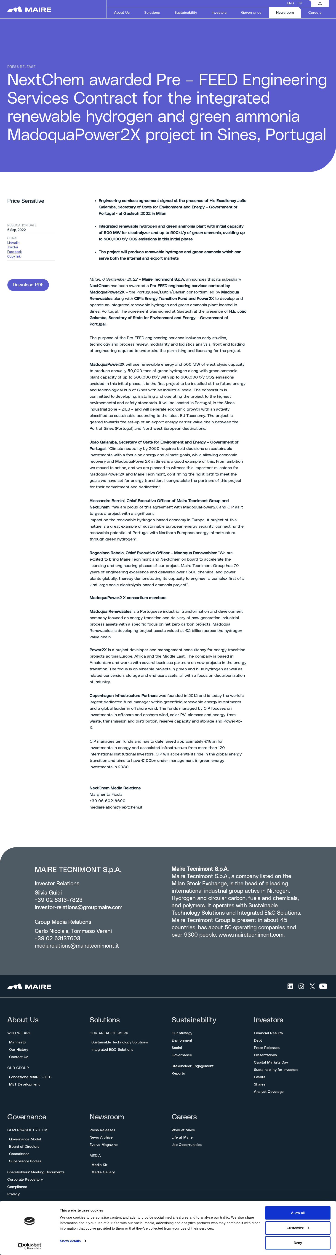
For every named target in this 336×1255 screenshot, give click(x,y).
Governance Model (25, 1139)
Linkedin (13, 243)
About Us (23, 1020)
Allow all (298, 1213)
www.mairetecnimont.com (251, 935)
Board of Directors (24, 1146)
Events (259, 1077)
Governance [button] (251, 12)
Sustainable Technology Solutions (119, 1042)
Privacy (13, 1194)
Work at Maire (183, 1130)
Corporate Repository (25, 1179)
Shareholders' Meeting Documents (35, 1172)
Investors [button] (219, 12)
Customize (295, 1228)
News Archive (101, 1137)
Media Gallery (103, 1172)
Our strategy (182, 1033)
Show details (70, 1241)
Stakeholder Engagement (192, 1066)
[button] (28, 285)
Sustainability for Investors (276, 1070)
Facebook (14, 252)
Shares (259, 1084)
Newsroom (107, 1117)
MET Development (24, 1084)
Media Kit (99, 1165)
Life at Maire (182, 1137)
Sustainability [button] (185, 12)
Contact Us (18, 1057)
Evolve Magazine (104, 1145)
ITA (300, 3)
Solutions (105, 1020)
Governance (182, 1055)
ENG (290, 3)
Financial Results (268, 1033)
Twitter (12, 247)
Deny (298, 1243)
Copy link (14, 256)
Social (177, 1048)
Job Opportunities (187, 1145)
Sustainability (194, 1020)
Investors (268, 1020)
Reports (178, 1073)
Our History (18, 1049)
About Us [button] (122, 12)
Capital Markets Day (271, 1062)
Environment (182, 1040)
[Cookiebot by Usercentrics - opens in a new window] (30, 1246)
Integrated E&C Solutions (112, 1049)
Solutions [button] (152, 12)
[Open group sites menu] (320, 3)
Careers (184, 1117)
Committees (19, 1154)
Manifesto (17, 1042)
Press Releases (267, 1048)
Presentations (265, 1055)
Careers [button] (314, 12)
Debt (258, 1040)
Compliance (17, 1187)
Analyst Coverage (269, 1092)
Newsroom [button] (288, 12)
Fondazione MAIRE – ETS (30, 1077)
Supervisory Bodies (25, 1161)
